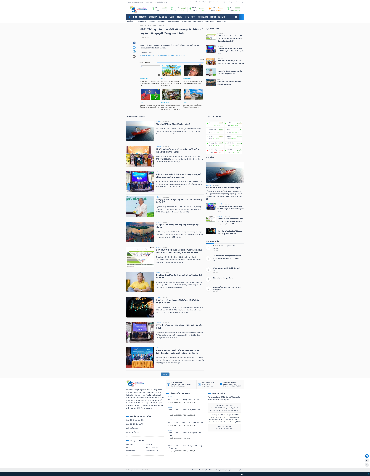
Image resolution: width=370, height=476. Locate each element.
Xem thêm (165, 374)
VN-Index (211, 123)
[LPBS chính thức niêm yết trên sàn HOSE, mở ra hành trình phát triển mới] (211, 61)
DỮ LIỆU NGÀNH (161, 21)
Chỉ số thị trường (213, 117)
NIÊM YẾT (158, 121)
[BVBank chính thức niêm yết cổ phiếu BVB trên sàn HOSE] (140, 332)
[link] (236, 17)
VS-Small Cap (213, 150)
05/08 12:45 (220, 79)
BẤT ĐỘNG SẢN (163, 17)
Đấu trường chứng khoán (202, 2)
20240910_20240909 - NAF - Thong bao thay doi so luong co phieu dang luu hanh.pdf (162, 55)
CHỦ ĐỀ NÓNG (130, 21)
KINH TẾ (187, 17)
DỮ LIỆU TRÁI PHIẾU (197, 21)
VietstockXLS (130, 447)
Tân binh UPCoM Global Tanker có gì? (173, 124)
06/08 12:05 (220, 46)
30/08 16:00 (215, 291)
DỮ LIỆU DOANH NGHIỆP (173, 21)
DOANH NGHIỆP (153, 17)
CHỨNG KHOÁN (143, 17)
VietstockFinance (189, 2)
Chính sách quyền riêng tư (218, 470)
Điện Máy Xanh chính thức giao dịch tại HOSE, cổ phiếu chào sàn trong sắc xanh (230, 50)
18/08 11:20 (220, 58)
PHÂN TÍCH (213, 17)
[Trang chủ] (135, 383)
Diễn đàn (212, 2)
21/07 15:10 (166, 322)
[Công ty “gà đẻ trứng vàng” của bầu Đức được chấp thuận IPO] (211, 72)
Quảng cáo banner (132, 428)
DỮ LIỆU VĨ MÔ (152, 21)
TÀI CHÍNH (171, 17)
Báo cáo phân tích (132, 432)
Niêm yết (208, 185)
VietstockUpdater (152, 447)
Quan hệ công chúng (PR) (135, 420)
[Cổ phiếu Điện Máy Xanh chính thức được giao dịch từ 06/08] (140, 282)
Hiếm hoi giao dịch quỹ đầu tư (223, 278)
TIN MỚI (135, 17)
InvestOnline (130, 451)
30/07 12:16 (166, 272)
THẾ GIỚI (193, 17)
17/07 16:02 (166, 348)
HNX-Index (230, 123)
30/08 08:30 (215, 280)
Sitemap (195, 470)
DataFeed (129, 444)
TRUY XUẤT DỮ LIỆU (221, 21)
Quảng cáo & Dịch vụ (236, 470)
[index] (153, 8)
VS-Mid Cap (230, 143)
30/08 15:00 (215, 272)
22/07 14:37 (166, 297)
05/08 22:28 (220, 69)
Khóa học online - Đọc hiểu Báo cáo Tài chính (185, 423)
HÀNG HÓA (179, 17)
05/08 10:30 (220, 33)
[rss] (242, 2)
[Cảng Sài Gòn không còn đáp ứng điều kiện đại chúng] (211, 82)
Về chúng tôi (203, 470)
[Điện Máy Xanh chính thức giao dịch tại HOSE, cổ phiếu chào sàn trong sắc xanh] (211, 49)
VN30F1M (230, 150)
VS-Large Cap (213, 143)
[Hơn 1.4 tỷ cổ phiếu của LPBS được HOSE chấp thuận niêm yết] (140, 307)
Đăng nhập (232, 2)
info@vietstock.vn (207, 386)
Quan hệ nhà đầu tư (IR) (134, 424)
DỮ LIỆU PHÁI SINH (186, 21)
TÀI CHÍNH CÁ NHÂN (203, 17)
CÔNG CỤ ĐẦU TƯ (209, 21)
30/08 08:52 (215, 263)
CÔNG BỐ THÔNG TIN (141, 21)
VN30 (228, 129)
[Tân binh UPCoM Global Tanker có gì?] (140, 131)
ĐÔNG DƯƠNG (221, 17)
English (238, 2)
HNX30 (211, 136)
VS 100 (229, 136)
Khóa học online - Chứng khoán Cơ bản (183, 400)
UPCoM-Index (213, 129)
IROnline (149, 444)
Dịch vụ (225, 2)
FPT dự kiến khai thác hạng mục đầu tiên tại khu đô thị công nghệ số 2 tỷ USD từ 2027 (227, 258)
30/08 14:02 (215, 250)
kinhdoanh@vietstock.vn (178, 386)
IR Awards (219, 2)
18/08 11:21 (166, 121)
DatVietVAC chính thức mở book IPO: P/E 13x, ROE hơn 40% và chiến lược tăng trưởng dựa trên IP (230, 38)
